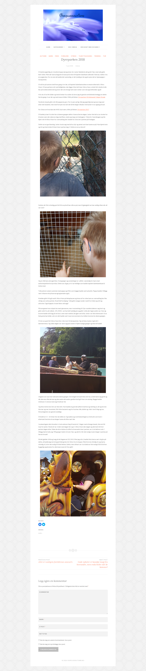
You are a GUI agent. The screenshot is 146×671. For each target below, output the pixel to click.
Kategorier (58, 47)
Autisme (43, 56)
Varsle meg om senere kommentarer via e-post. (56, 640)
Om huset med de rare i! (90, 47)
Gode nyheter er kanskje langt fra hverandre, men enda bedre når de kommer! (92, 563)
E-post (42, 626)
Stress (73, 56)
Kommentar (44, 592)
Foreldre (65, 56)
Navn (41, 619)
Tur (104, 56)
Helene (77, 66)
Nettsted (43, 634)
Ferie (57, 56)
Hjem (48, 47)
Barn (51, 56)
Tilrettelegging (85, 56)
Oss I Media (72, 47)
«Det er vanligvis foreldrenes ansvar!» (55, 561)
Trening (97, 56)
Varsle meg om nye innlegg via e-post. (52, 644)
